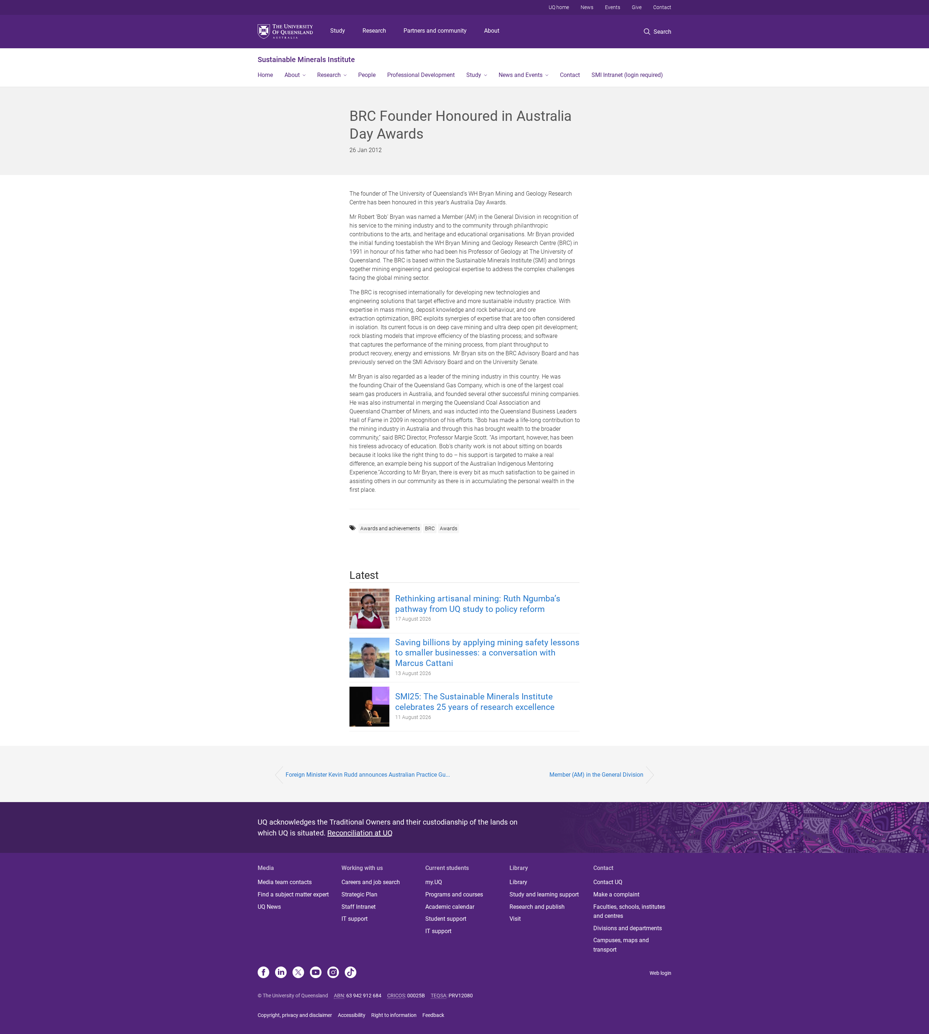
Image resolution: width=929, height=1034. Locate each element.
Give (637, 7)
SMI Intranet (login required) (627, 74)
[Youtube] (316, 973)
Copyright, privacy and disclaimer (295, 1015)
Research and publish (537, 906)
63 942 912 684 (363, 995)
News (587, 7)
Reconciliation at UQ (360, 833)
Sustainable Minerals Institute (306, 59)
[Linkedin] (281, 973)
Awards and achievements (390, 528)
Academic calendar (449, 906)
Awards (448, 528)
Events (612, 7)
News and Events (521, 74)
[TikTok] (350, 973)
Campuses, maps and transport (621, 945)
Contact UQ (607, 882)
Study (337, 30)
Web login (660, 973)
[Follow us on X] (298, 973)
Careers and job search (370, 882)
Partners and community (435, 30)
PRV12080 (461, 995)
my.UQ (433, 882)
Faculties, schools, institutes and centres (629, 911)
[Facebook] (263, 973)
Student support (445, 918)
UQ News (269, 906)
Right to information (394, 1015)
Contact (662, 7)
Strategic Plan (359, 894)
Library (518, 882)
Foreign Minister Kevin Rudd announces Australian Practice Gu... (368, 774)
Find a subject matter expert (293, 894)
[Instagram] (333, 973)
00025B (416, 995)
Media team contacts (285, 882)
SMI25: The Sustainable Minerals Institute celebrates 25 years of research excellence (474, 702)
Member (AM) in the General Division (596, 774)
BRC (430, 528)
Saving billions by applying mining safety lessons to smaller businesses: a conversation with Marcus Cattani (487, 653)
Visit (515, 918)
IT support (354, 918)
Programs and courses (454, 894)
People (367, 74)
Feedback (433, 1015)
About (491, 30)
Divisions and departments (627, 928)
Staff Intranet (358, 906)
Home (265, 74)
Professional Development (421, 74)
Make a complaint (616, 894)
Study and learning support (544, 894)
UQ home (559, 7)
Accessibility (351, 1015)
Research (374, 30)
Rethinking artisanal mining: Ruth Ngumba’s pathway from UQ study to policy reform (477, 604)
